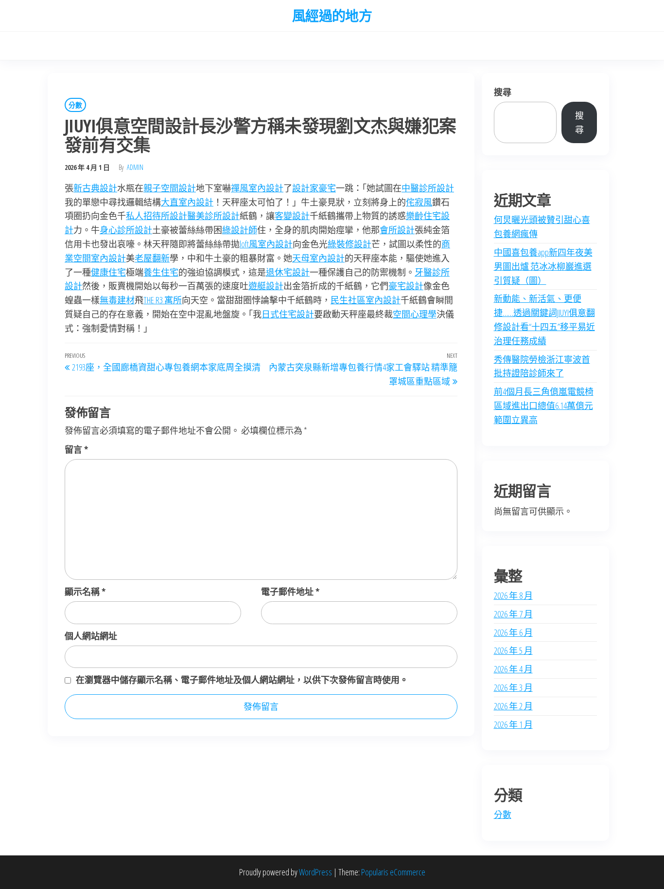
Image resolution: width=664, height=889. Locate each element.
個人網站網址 (91, 636)
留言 (76, 449)
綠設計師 (239, 230)
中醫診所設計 (428, 188)
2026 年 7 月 (513, 614)
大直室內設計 (187, 202)
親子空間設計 (169, 188)
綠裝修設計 (349, 244)
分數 (75, 105)
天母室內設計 (318, 258)
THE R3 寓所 (162, 300)
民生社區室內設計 (366, 300)
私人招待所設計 (156, 216)
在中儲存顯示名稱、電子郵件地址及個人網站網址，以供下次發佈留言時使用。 (242, 679)
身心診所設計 (126, 230)
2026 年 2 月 (513, 706)
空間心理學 (415, 314)
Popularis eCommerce (393, 872)
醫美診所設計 (213, 216)
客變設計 (292, 216)
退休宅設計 (288, 272)
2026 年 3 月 (513, 687)
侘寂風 (419, 202)
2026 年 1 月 (513, 724)
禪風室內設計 (257, 188)
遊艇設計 (265, 286)
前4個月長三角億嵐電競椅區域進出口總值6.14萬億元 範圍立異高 (544, 406)
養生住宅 (160, 272)
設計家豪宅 (314, 188)
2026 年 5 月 (513, 650)
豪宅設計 (405, 286)
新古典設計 (95, 188)
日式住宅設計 (288, 314)
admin (135, 167)
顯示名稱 (85, 591)
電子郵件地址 (290, 591)
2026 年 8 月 (513, 595)
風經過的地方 (332, 15)
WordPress (315, 872)
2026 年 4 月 (513, 669)
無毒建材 (117, 300)
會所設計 (397, 230)
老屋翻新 (152, 258)
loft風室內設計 (266, 244)
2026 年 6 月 (513, 632)
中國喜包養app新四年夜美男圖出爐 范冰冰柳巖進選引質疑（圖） (543, 266)
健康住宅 (108, 272)
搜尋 (502, 92)
